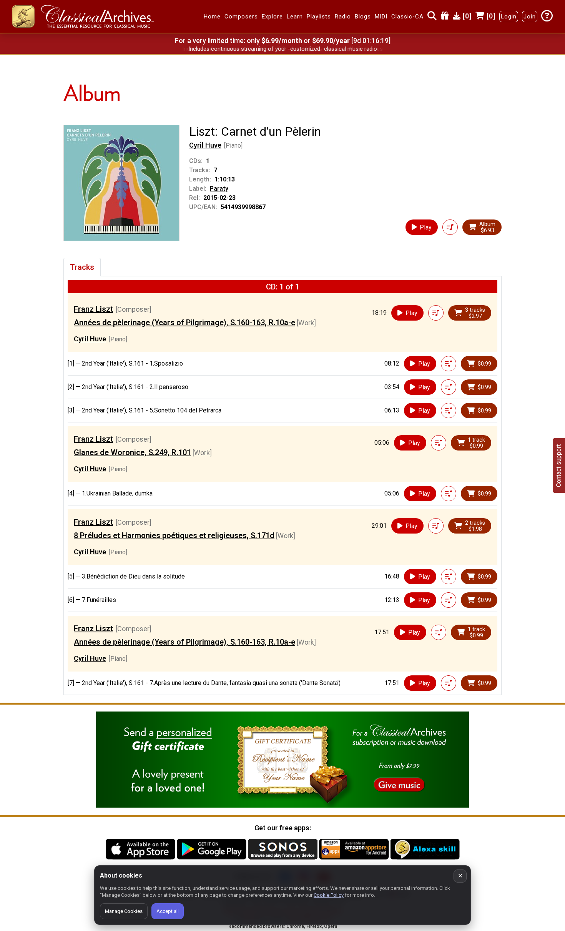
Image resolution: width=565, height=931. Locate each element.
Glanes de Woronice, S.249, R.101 (132, 452)
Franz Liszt (93, 309)
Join (529, 16)
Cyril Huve (205, 145)
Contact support (558, 465)
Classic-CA (407, 16)
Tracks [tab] (82, 267)
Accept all (167, 911)
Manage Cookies (124, 911)
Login (509, 16)
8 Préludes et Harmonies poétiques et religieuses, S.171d (174, 535)
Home (212, 16)
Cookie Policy (329, 895)
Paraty (219, 188)
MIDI (381, 16)
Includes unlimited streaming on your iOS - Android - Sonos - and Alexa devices (282, 48)
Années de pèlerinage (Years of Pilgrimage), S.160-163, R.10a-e (184, 322)
